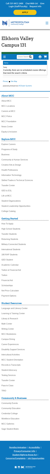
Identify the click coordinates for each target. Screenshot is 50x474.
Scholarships (7, 285)
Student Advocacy (9, 370)
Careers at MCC (8, 111)
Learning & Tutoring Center (13, 313)
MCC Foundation (8, 121)
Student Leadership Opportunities (15, 206)
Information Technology (11, 175)
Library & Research (9, 319)
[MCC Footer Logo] (28, 467)
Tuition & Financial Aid (11, 270)
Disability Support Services (13, 349)
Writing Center (7, 329)
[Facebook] (16, 467)
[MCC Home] (15, 23)
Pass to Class (7, 385)
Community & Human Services (14, 160)
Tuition (4, 275)
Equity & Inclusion (9, 132)
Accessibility (34, 447)
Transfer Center (8, 185)
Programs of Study (9, 149)
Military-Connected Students (13, 244)
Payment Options (8, 296)
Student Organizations (11, 201)
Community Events (9, 403)
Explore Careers (8, 144)
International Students (10, 249)
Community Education (11, 408)
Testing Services (8, 375)
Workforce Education (10, 419)
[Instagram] (19, 467)
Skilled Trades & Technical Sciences (17, 180)
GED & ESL (6, 191)
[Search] (32, 57)
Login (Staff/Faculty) (18, 6)
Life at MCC (6, 196)
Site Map (14, 81)
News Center (7, 127)
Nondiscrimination (17, 447)
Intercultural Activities (10, 355)
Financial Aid (7, 280)
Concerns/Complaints (16, 458)
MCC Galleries (7, 424)
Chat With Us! (31, 3)
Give (42, 3)
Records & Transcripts (11, 365)
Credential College (9, 413)
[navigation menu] (47, 23)
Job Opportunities (36, 458)
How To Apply (7, 224)
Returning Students (9, 239)
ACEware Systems (25, 86)
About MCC (6, 101)
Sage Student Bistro (10, 429)
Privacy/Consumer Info (24, 451)
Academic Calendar (10, 265)
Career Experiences (10, 344)
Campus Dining (8, 339)
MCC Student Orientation (12, 360)
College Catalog (8, 211)
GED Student (7, 260)
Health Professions (9, 170)
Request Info (35, 6)
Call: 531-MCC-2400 (14, 3)
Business (5, 155)
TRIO (3, 391)
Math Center (6, 324)
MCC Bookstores (8, 334)
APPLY (25, 12)
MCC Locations (8, 106)
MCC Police (6, 116)
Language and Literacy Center (14, 308)
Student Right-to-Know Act (24, 454)
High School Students (10, 229)
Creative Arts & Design (11, 165)
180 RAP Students (9, 255)
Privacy (5, 81)
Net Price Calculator (10, 291)
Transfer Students (9, 234)
